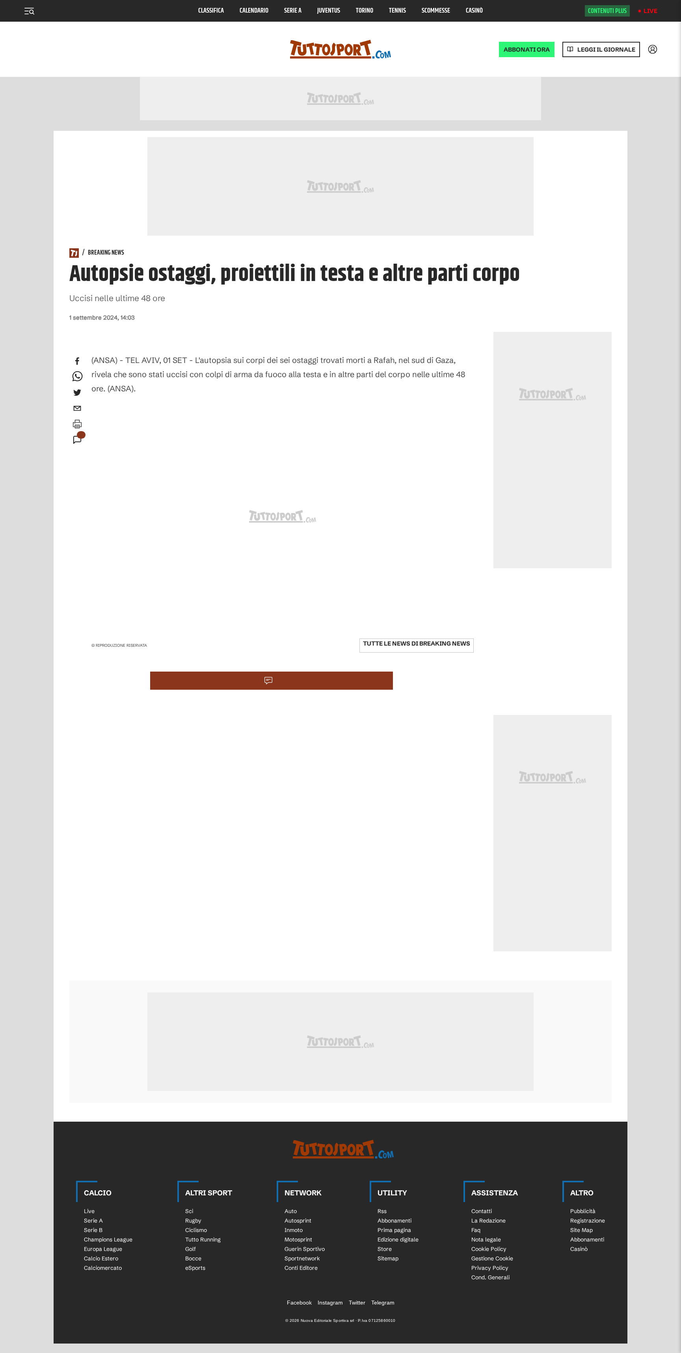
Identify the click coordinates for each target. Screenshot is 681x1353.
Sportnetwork (302, 1258)
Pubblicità (582, 1211)
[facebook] (77, 361)
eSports (195, 1267)
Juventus (328, 10)
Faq (475, 1230)
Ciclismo (196, 1230)
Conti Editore (301, 1267)
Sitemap (388, 1258)
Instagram (330, 1302)
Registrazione (587, 1220)
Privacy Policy (489, 1267)
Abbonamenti (394, 1220)
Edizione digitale (398, 1239)
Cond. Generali (490, 1277)
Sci (189, 1211)
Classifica (211, 10)
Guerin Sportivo (305, 1249)
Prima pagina (394, 1230)
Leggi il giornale (606, 49)
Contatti (481, 1211)
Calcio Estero (101, 1258)
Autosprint (298, 1220)
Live (650, 11)
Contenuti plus (607, 11)
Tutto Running (203, 1239)
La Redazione (488, 1220)
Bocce (193, 1258)
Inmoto (294, 1230)
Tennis (397, 10)
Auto (291, 1211)
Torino (364, 10)
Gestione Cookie (492, 1258)
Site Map (581, 1230)
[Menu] (29, 11)
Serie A (292, 10)
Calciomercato (103, 1267)
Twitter (357, 1302)
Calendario (254, 10)
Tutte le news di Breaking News (416, 643)
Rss (382, 1211)
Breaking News (106, 253)
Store (385, 1249)
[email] (77, 408)
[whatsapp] (77, 377)
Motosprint (298, 1239)
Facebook (299, 1302)
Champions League (108, 1239)
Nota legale (486, 1239)
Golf (190, 1249)
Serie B (93, 1230)
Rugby (193, 1220)
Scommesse (436, 10)
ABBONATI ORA (527, 49)
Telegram (382, 1302)
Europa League (103, 1249)
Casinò (474, 10)
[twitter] (77, 392)
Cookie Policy (488, 1249)
